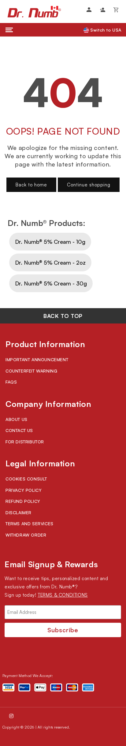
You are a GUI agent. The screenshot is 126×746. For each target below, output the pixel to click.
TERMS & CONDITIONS (63, 595)
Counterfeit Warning (31, 370)
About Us (17, 419)
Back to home (31, 185)
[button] (116, 10)
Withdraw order (26, 535)
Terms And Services (30, 523)
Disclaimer (18, 512)
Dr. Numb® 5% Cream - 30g (51, 283)
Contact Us (19, 430)
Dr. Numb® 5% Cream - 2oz (50, 262)
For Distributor (25, 441)
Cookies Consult (26, 478)
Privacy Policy (24, 490)
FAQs (11, 381)
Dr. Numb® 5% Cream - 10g (50, 241)
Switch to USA (105, 30)
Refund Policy (23, 501)
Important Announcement (37, 359)
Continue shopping (88, 185)
